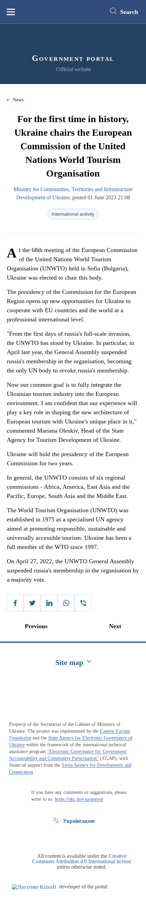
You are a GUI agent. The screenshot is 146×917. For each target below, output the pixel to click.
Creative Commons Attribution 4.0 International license (81, 858)
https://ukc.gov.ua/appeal (79, 799)
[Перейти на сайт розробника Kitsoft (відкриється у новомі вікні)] (34, 887)
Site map (69, 662)
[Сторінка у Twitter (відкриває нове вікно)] (56, 836)
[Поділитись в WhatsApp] (66, 603)
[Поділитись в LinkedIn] (49, 603)
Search (129, 12)
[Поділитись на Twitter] (32, 603)
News (18, 99)
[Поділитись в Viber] (83, 603)
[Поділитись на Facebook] (15, 603)
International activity (73, 214)
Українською (79, 821)
